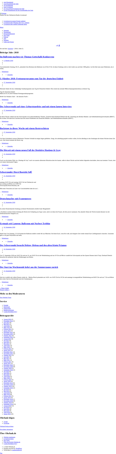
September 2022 (8, 337)
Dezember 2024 (8, 321)
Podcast (6, 37)
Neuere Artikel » (5, 290)
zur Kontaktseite (8, 5)
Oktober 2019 (8, 386)
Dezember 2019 (8, 383)
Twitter (6, 421)
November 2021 (8, 353)
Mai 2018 (6, 410)
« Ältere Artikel (4, 288)
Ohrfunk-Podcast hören (6, 426)
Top (1, 453)
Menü (1, 27)
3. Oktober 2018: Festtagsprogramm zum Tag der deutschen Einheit (31, 78)
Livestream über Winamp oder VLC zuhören (16, 22)
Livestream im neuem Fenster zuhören (14, 21)
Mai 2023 (6, 324)
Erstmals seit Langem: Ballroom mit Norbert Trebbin (25, 223)
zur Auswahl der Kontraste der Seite (14, 9)
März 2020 (7, 378)
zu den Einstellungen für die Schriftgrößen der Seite (18, 10)
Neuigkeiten (7, 32)
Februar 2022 (7, 348)
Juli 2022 (6, 340)
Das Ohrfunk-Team (5, 297)
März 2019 (7, 394)
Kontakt (6, 305)
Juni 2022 (6, 342)
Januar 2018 (7, 414)
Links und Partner (9, 42)
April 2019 (7, 393)
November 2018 (8, 401)
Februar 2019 (7, 396)
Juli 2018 (6, 407)
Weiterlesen (5, 71)
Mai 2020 (6, 375)
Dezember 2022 (8, 332)
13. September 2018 (9, 271)
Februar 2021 (7, 362)
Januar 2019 (7, 397)
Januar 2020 (7, 381)
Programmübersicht (9, 34)
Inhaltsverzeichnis (9, 310)
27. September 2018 (9, 82)
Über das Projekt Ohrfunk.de (12, 442)
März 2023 (7, 327)
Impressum (7, 307)
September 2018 (8, 404)
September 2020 (8, 370)
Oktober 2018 (8, 402)
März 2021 (7, 360)
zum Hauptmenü (8, 2)
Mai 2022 (6, 344)
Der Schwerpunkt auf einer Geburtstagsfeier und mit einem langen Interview (36, 106)
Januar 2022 (7, 350)
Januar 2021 (7, 363)
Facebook (6, 423)
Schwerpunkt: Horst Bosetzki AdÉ (16, 172)
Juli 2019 (6, 389)
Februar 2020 (7, 379)
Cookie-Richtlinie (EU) (10, 312)
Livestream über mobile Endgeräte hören (15, 24)
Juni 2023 (6, 322)
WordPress (19, 448)
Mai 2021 (6, 358)
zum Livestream (8, 7)
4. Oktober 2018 (8, 60)
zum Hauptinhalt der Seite (11, 4)
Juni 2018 (6, 409)
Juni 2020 (6, 373)
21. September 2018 (9, 154)
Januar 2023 (7, 331)
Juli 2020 (6, 371)
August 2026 (7, 319)
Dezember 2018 (8, 399)
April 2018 (7, 412)
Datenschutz (7, 308)
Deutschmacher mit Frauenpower (15, 198)
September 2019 (8, 388)
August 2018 (7, 406)
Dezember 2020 (8, 365)
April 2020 (7, 376)
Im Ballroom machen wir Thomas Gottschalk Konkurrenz (27, 57)
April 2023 (7, 326)
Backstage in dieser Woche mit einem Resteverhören (24, 128)
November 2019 (8, 384)
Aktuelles (10, 75)
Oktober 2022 (8, 335)
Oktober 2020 (8, 368)
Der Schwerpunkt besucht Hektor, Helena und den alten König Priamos (33, 245)
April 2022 (7, 345)
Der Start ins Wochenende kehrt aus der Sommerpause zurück (29, 267)
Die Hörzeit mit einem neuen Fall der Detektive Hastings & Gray (30, 150)
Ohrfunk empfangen (9, 437)
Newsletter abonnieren (6, 429)
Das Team (6, 35)
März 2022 (7, 347)
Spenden (6, 40)
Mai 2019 (6, 391)
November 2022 (8, 334)
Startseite (6, 30)
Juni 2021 (6, 357)
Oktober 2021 (8, 355)
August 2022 (7, 339)
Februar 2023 (7, 329)
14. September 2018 (9, 227)
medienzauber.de (17, 450)
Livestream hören (9, 439)
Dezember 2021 (8, 352)
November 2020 (8, 366)
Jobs (5, 38)
